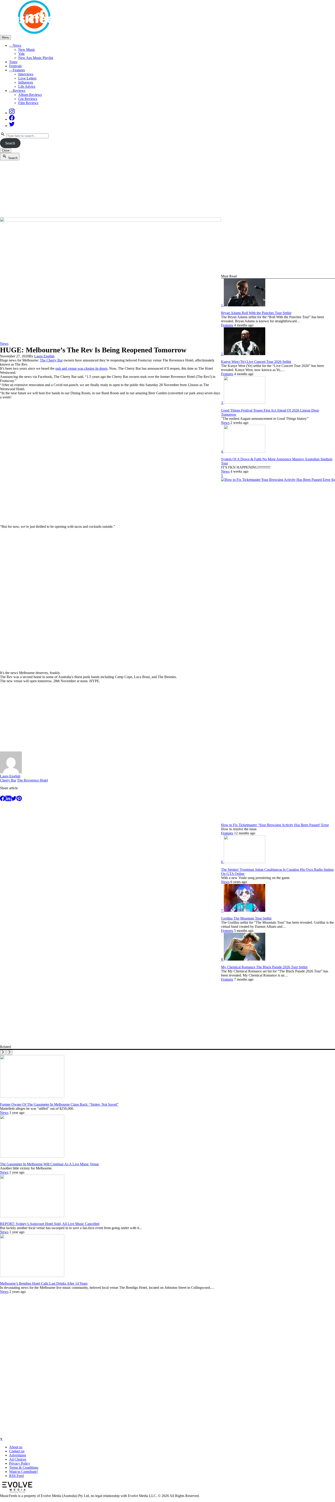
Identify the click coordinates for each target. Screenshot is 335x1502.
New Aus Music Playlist (35, 58)
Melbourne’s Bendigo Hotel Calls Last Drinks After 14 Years (44, 1283)
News (17, 45)
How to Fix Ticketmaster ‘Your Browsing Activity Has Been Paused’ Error (275, 825)
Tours (13, 62)
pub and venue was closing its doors (81, 368)
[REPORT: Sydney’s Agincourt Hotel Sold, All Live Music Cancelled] (32, 1216)
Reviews (19, 90)
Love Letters (27, 78)
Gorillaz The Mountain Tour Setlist (246, 918)
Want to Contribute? (23, 1472)
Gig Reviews (27, 99)
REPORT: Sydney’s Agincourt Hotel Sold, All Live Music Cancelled (49, 1224)
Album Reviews (30, 95)
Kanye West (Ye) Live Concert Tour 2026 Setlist (256, 362)
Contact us (16, 1451)
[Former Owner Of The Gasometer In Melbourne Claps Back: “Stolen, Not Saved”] (32, 1097)
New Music (26, 49)
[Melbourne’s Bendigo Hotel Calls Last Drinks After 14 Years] (32, 1276)
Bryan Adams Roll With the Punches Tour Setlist (256, 313)
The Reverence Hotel (32, 780)
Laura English (44, 356)
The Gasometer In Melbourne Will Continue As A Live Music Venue (49, 1164)
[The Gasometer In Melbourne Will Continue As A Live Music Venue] (32, 1156)
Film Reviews (28, 103)
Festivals (15, 66)
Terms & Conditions (23, 1467)
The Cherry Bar (51, 360)
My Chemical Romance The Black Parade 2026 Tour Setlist (264, 967)
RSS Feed (16, 1476)
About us (15, 1447)
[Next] (9, 1052)
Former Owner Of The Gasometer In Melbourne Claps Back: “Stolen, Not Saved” (59, 1104)
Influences (25, 82)
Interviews (25, 74)
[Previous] (3, 1052)
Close (5, 150)
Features (19, 70)
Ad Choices (17, 1459)
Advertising (17, 1455)
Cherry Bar (8, 780)
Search (10, 143)
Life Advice (26, 86)
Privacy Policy (19, 1463)
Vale (21, 54)
